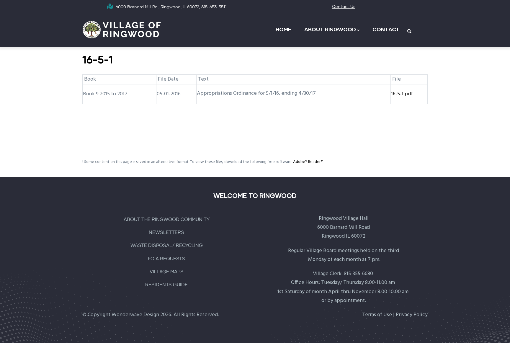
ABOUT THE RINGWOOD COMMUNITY (167, 219)
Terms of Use (377, 315)
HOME (283, 29)
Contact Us (343, 7)
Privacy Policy (412, 315)
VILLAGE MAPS (167, 272)
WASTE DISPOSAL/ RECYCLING (166, 245)
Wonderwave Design (135, 315)
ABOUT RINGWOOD (330, 29)
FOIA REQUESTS (166, 259)
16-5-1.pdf (402, 94)
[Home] (122, 29)
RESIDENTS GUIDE (166, 284)
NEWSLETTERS (166, 232)
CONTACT (386, 29)
